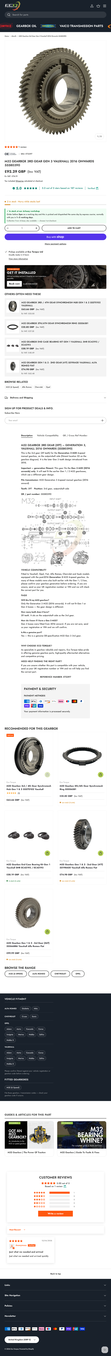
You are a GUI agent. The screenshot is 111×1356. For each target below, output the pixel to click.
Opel (48, 387)
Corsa (40, 1029)
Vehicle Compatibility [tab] (48, 435)
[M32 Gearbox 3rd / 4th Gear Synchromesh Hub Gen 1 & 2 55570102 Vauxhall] (29, 756)
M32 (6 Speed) (12, 387)
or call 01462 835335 (30, 284)
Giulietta (25, 1008)
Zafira (41, 1034)
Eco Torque (14, 1349)
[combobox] (55, 15)
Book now (14, 283)
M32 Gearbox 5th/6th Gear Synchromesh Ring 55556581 (54, 323)
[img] (15, 1241)
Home (7, 36)
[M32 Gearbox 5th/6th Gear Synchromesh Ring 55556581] (82, 756)
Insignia (10, 1034)
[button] (98, 6)
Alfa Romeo (27, 387)
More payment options (55, 243)
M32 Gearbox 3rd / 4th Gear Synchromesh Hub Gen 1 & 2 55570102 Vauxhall (60, 304)
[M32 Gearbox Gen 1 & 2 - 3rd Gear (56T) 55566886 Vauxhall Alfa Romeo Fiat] (29, 913)
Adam (9, 1029)
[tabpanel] (55, 560)
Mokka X (10, 1040)
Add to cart (74, 228)
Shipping (20, 181)
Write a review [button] (55, 1213)
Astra (19, 1029)
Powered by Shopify (26, 1349)
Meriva (21, 1034)
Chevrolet (39, 387)
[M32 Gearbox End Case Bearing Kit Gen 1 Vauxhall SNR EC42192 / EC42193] (29, 834)
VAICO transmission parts (54, 26)
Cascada (29, 1029)
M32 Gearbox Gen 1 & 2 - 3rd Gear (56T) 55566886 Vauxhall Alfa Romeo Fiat (28, 944)
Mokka (31, 1034)
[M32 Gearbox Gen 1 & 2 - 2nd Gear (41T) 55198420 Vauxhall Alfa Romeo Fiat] (82, 834)
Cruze (24, 1016)
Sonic (34, 1016)
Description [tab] (27, 435)
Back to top (55, 1273)
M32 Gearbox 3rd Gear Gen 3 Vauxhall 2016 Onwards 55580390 (42, 36)
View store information (18, 258)
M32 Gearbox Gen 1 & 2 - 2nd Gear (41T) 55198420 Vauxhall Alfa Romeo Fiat (59, 364)
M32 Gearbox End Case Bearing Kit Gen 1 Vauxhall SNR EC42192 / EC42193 (60, 343)
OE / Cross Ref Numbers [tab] (76, 435)
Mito (36, 1008)
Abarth (13, 36)
